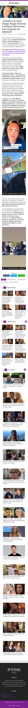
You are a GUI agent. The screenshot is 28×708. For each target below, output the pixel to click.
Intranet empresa (5, 694)
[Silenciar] (22, 151)
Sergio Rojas (5, 282)
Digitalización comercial (7, 696)
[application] (14, 130)
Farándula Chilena (22, 34)
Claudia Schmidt (21, 279)
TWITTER (15, 275)
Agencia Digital (5, 697)
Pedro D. (5, 34)
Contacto (18, 705)
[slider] (13, 193)
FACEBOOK (7, 275)
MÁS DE (4, 279)
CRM (3, 693)
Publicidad (13, 705)
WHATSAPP (22, 275)
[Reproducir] (3, 151)
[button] (14, 131)
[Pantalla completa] (24, 151)
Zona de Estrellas (13, 282)
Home (9, 705)
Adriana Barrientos (11, 279)
